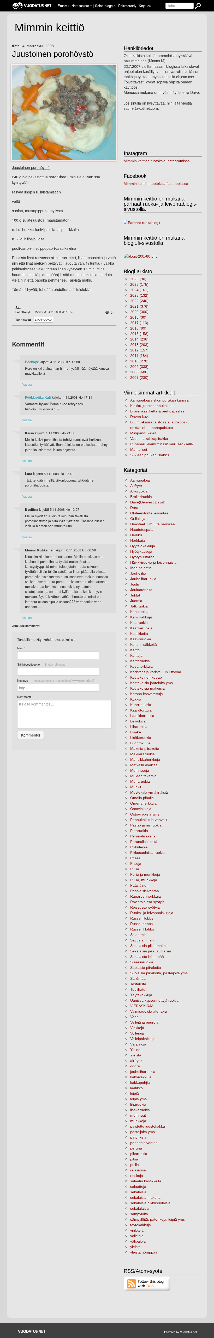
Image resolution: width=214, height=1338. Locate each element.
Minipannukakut (143, 433)
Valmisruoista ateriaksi (148, 1011)
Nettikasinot (80, 5)
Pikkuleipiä (139, 847)
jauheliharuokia (142, 1071)
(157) (139, 350)
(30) (138, 317)
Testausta (138, 984)
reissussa (138, 1170)
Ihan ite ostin (140, 568)
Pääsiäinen (139, 885)
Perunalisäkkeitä (143, 842)
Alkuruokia (138, 491)
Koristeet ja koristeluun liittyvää (155, 672)
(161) (139, 290)
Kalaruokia (139, 623)
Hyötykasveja (141, 551)
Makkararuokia (142, 754)
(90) (138, 279)
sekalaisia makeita (145, 1197)
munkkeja (138, 1121)
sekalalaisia (139, 1208)
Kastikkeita (139, 633)
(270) (139, 361)
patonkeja (138, 1137)
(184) (139, 356)
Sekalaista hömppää (147, 956)
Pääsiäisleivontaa (144, 891)
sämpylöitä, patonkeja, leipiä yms (157, 1219)
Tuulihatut (138, 989)
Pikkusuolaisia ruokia (147, 852)
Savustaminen (142, 940)
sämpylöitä (139, 1214)
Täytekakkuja (141, 995)
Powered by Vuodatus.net (180, 1332)
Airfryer (136, 486)
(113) (139, 323)
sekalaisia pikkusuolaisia (150, 1203)
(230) (139, 377)
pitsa (134, 1159)
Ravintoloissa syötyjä (147, 902)
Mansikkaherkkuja (145, 759)
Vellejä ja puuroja (144, 1022)
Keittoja (136, 655)
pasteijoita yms (142, 1132)
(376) (139, 306)
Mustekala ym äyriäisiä (149, 792)
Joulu (134, 584)
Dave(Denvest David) (147, 502)
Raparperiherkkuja (145, 896)
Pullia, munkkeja (143, 880)
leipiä (134, 1093)
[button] (91, 6)
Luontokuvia (140, 743)
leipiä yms (138, 1099)
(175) (139, 284)
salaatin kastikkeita (145, 1181)
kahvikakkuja (140, 1077)
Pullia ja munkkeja (145, 874)
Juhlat (135, 595)
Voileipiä (137, 1033)
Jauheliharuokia (143, 579)
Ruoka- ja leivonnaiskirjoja (151, 913)
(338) (139, 366)
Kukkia (135, 699)
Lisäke (135, 732)
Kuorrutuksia (140, 705)
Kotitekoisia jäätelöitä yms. (152, 683)
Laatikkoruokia (142, 716)
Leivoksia (138, 721)
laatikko (136, 1088)
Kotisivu (56, 680)
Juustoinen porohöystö (52, 54)
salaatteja (138, 1186)
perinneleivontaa (144, 1143)
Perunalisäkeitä (143, 836)
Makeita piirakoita (144, 748)
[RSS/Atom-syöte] (147, 1283)
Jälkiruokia (139, 606)
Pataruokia (139, 831)
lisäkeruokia (140, 1110)
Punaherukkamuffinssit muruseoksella (161, 444)
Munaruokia (140, 781)
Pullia (134, 869)
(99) (138, 328)
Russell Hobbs (142, 929)
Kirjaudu (145, 5)
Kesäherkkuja (141, 666)
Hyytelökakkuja (142, 546)
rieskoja (136, 1175)
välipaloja (138, 1241)
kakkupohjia (140, 1082)
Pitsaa (135, 858)
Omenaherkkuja (143, 803)
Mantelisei (138, 449)
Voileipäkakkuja (143, 1039)
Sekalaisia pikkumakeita (150, 946)
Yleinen (136, 1050)
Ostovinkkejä (140, 809)
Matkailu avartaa (144, 765)
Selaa (105, 5)
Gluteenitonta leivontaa (149, 513)
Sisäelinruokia (141, 962)
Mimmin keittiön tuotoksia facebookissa (156, 183)
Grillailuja (137, 518)
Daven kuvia (140, 417)
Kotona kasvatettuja (146, 694)
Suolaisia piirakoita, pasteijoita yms (159, 973)
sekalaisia (138, 1192)
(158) (139, 334)
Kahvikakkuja (141, 617)
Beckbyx (32, 362)
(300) (139, 312)
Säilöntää (138, 978)
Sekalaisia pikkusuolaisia (150, 951)
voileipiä (137, 1236)
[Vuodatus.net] (31, 1331)
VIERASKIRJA (141, 1006)
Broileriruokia (141, 497)
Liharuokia (43, 319)
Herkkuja (137, 540)
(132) (139, 295)
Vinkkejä (137, 1028)
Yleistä (135, 1055)
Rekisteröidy (127, 5)
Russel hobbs (141, 924)
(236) (139, 339)
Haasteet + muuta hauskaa (152, 524)
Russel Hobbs (141, 918)
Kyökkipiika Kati (38, 397)
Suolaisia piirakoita (145, 967)
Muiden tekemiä (143, 776)
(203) (139, 345)
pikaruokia (138, 1154)
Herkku (136, 535)
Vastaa (27, 384)
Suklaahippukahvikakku (149, 455)
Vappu (135, 1017)
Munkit (135, 787)
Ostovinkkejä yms (144, 814)
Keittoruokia (140, 661)
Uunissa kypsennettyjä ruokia (154, 1000)
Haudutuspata (141, 529)
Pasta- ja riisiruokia (146, 825)
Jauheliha (138, 573)
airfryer (136, 1061)
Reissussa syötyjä (145, 907)
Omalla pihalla (142, 798)
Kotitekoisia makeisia (147, 688)
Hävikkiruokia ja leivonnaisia (153, 562)
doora (135, 1066)
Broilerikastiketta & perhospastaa (157, 411)
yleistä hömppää (143, 1252)
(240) (139, 301)
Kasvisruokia (140, 639)
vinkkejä (137, 1230)
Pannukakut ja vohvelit (148, 820)
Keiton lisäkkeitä (143, 644)
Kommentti (24, 697)
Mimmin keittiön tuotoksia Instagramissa (157, 161)
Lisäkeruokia (140, 737)
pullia (134, 1165)
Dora (134, 508)
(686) (139, 372)
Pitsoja (135, 863)
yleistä (135, 1247)
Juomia (136, 601)
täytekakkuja (140, 1225)
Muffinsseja (139, 770)
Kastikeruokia (141, 628)
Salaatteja (138, 935)
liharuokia (138, 1104)
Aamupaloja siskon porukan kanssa (159, 400)
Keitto (135, 650)
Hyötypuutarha (142, 557)
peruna (136, 1148)
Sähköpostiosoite (42, 664)
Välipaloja (138, 1044)
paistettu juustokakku (147, 1126)
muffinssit (138, 1115)
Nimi (21, 648)
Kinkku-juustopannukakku (151, 406)
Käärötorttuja (141, 710)
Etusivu (63, 5)
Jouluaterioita (141, 590)
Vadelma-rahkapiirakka (149, 438)
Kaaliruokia (139, 612)
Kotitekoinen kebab (146, 677)
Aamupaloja (140, 480)
